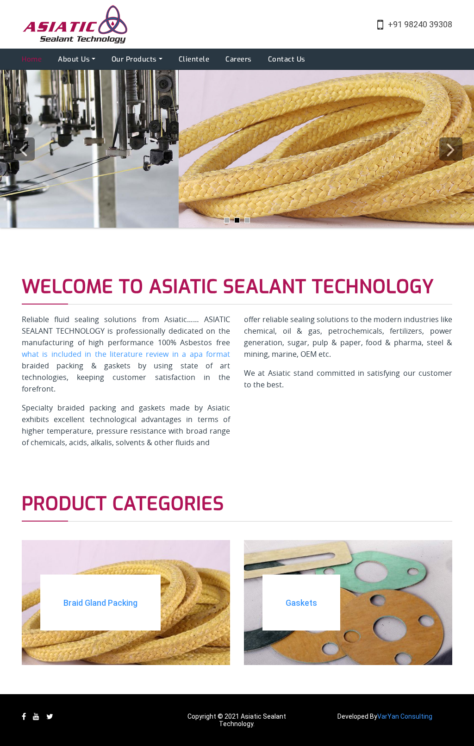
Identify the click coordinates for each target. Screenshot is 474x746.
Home (32, 59)
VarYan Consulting (404, 716)
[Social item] (24, 716)
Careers (238, 59)
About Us (74, 59)
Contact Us (287, 59)
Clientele (194, 59)
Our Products (134, 59)
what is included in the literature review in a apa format (126, 354)
